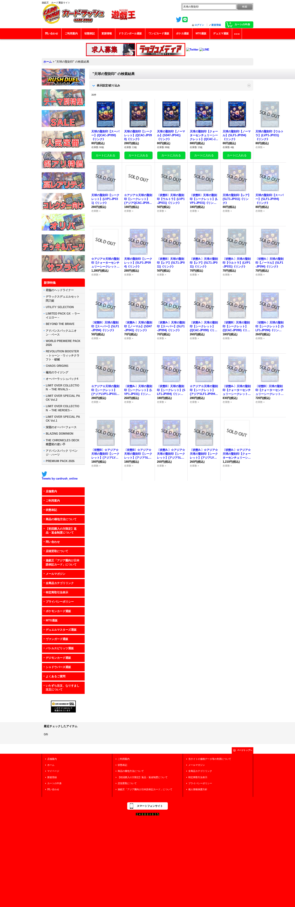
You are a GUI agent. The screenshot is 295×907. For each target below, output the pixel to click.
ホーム (50, 765)
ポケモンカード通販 (58, 611)
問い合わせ (53, 541)
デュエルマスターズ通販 (61, 629)
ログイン (199, 25)
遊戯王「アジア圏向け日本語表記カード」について (62, 562)
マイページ (53, 771)
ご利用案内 (53, 500)
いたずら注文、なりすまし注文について (62, 687)
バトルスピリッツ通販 (60, 648)
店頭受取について (57, 551)
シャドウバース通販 (58, 667)
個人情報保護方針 (197, 789)
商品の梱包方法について (61, 519)
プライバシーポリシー (60, 601)
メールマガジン (55, 573)
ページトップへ (244, 750)
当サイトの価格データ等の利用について (209, 759)
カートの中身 (54, 783)
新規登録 (216, 25)
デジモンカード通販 (58, 657)
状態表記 (51, 509)
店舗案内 (51, 491)
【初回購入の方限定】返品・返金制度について (61, 530)
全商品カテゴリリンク (60, 583)
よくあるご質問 (55, 676)
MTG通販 (52, 620)
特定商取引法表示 (57, 592)
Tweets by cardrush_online (60, 478)
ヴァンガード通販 (57, 639)
